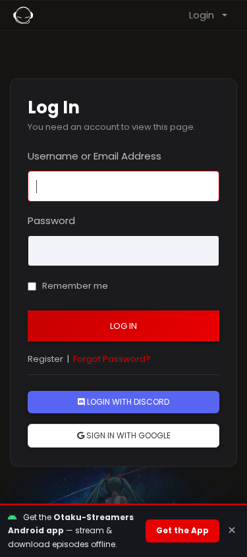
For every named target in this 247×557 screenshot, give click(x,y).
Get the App (182, 530)
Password (51, 220)
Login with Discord (127, 401)
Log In (123, 326)
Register (45, 359)
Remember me (74, 285)
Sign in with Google (127, 435)
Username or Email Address (94, 156)
